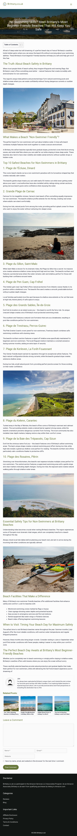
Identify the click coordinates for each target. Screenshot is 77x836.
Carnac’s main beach (36, 196)
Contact (6, 825)
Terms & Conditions (10, 822)
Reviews (6, 799)
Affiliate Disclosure (10, 815)
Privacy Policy (8, 819)
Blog (4, 802)
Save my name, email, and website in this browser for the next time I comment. (34, 761)
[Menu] (71, 4)
